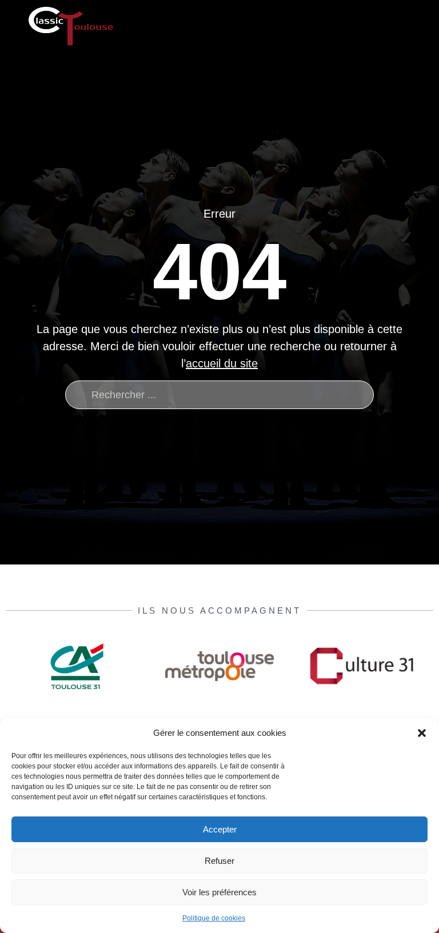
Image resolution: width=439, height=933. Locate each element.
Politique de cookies (213, 918)
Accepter (220, 829)
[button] (422, 733)
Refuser (219, 861)
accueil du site (222, 363)
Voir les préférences (219, 892)
